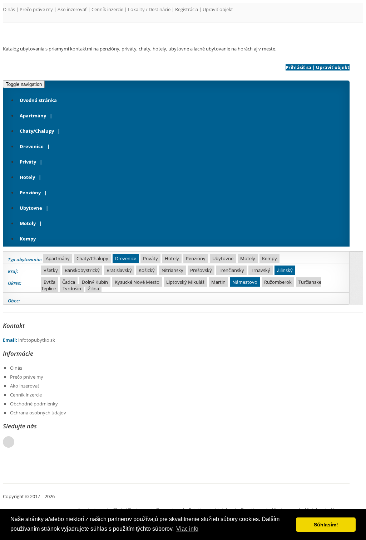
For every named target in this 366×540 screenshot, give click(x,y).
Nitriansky (172, 270)
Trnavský (260, 270)
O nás (9, 9)
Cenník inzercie (107, 9)
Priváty (28, 162)
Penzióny (30, 192)
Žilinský (285, 270)
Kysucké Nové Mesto (137, 282)
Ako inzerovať (72, 9)
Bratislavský (119, 270)
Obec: (14, 300)
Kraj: (13, 271)
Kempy (28, 238)
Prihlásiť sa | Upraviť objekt (318, 67)
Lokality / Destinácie (149, 9)
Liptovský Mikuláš (185, 282)
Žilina (93, 288)
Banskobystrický (82, 270)
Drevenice (32, 146)
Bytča (49, 282)
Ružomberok (278, 282)
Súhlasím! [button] (326, 524)
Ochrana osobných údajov (38, 412)
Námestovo (244, 282)
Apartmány (33, 115)
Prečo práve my (36, 9)
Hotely (27, 177)
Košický (147, 270)
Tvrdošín (72, 288)
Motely (28, 223)
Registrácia (186, 9)
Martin (218, 282)
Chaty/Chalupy (37, 131)
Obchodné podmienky (34, 403)
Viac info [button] (187, 529)
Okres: (14, 283)
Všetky (51, 270)
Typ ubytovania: (25, 259)
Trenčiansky (231, 270)
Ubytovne (31, 208)
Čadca (68, 282)
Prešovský (201, 270)
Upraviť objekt (218, 9)
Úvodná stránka (38, 100)
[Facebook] (8, 442)
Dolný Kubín (95, 282)
